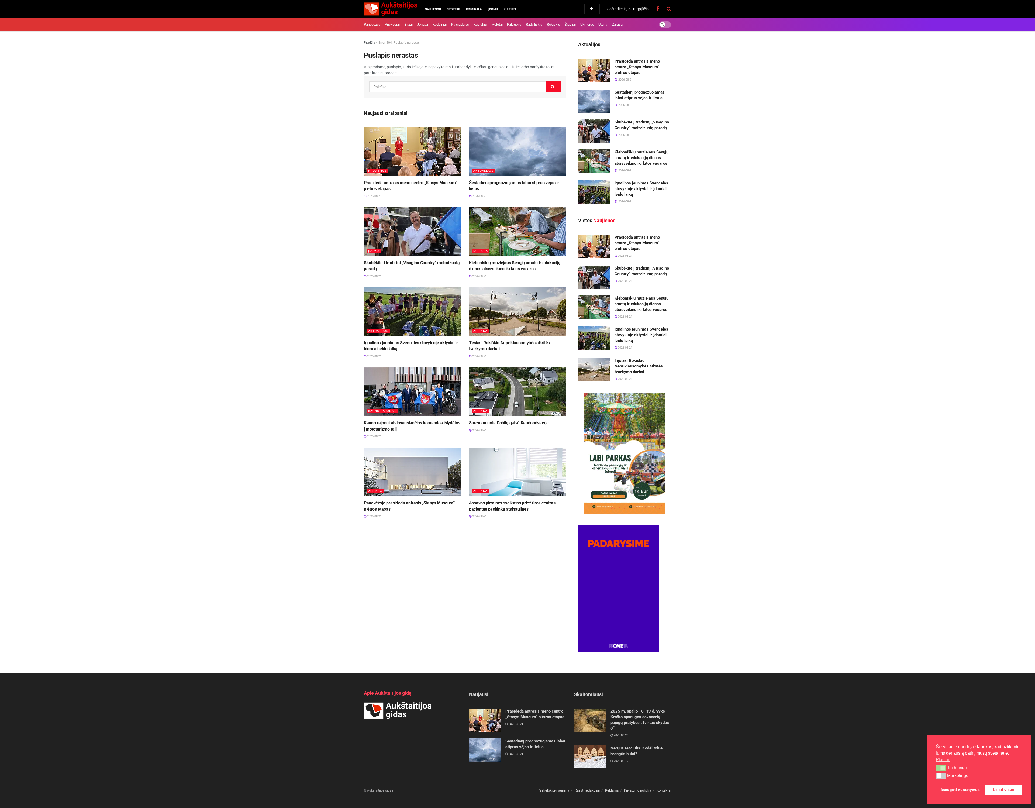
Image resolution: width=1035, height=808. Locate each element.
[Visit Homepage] (390, 9)
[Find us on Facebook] (657, 9)
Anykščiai (392, 24)
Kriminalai (474, 9)
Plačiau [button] (943, 759)
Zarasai (617, 24)
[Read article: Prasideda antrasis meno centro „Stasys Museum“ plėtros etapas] (412, 151)
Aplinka (480, 331)
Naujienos (433, 9)
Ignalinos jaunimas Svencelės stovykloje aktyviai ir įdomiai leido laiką (641, 189)
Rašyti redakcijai (587, 790)
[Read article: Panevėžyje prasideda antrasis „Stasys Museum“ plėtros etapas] (412, 472)
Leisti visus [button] (1003, 790)
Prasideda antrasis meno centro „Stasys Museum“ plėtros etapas (637, 67)
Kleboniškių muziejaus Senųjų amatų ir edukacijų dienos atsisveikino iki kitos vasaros (641, 158)
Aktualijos (483, 171)
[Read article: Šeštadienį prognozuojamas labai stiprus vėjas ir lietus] (517, 151)
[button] (941, 768)
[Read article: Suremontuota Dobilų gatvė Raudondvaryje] (517, 391)
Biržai (408, 24)
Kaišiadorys (460, 24)
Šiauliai (570, 24)
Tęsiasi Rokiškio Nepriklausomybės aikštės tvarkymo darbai (639, 366)
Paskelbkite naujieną (553, 790)
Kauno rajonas (382, 411)
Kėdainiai (440, 24)
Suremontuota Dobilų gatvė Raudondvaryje (509, 422)
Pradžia (369, 42)
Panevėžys (372, 24)
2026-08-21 (374, 196)
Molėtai (497, 24)
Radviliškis (534, 24)
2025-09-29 (620, 735)
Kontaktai (664, 790)
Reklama (612, 790)
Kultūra (510, 9)
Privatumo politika (637, 790)
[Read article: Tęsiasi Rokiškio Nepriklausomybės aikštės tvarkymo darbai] (517, 311)
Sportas (453, 9)
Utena (602, 24)
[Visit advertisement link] (624, 453)
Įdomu (493, 9)
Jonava (422, 24)
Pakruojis (514, 24)
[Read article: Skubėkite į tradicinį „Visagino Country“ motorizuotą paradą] (412, 231)
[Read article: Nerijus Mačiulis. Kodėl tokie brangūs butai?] (590, 757)
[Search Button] (669, 9)
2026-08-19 (620, 761)
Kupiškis (480, 24)
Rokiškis (553, 24)
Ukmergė (587, 24)
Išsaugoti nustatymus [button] (960, 790)
